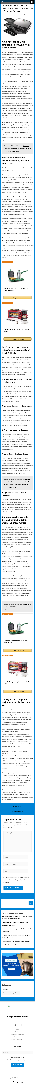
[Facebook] (13, 1082)
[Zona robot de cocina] (8, 2)
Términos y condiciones (17, 1039)
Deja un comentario (7, 15)
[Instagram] (22, 1082)
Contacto (17, 1032)
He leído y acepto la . (19, 1060)
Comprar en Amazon (18, 298)
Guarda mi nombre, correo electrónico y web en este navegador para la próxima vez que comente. (17, 880)
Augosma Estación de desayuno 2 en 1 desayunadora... (16, 289)
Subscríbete (17, 1065)
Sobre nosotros (17, 1037)
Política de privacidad (17, 1034)
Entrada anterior (17, 806)
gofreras (17, 15)
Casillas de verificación (17, 1057)
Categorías (5, 989)
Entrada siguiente (17, 811)
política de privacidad (24, 1060)
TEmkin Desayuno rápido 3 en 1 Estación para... (17, 330)
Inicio (17, 1029)
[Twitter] (17, 1082)
